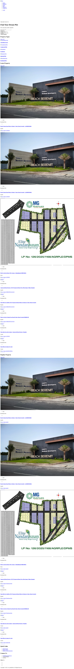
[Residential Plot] (3, 58)
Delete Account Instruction (8, 650)
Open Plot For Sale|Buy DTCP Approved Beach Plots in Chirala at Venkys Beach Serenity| (18, 302)
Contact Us (5, 8)
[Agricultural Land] (4, 40)
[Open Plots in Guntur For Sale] (2, 338)
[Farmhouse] (2, 49)
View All (2, 39)
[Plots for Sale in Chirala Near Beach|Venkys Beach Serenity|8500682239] (2, 309)
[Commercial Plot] (4, 44)
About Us (4, 7)
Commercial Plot (3, 47)
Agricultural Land (4, 42)
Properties (4, 3)
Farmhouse (2, 51)
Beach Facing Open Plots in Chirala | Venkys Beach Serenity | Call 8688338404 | (16, 192)
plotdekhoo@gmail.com (7, 655)
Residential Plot (3, 60)
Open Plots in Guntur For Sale (6, 346)
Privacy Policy (5, 649)
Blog (4, 6)
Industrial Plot (3, 56)
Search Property (3, 34)
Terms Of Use (5, 648)
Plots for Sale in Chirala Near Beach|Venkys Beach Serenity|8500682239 (14, 317)
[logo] (1, 0)
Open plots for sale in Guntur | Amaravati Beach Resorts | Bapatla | (13, 332)
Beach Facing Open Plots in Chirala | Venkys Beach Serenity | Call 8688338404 (15, 126)
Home (4, 2)
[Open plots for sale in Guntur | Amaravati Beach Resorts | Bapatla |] (2, 323)
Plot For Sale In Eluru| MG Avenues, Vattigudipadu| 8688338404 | (13, 273)
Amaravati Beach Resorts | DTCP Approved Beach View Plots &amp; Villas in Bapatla (17, 287)
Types (4, 5)
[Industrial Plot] (3, 53)
